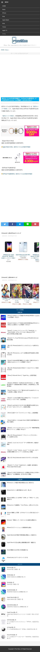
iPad (3, 16)
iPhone (4, 13)
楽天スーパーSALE (8, 116)
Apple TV (4, 30)
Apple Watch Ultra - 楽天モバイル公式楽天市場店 (16, 147)
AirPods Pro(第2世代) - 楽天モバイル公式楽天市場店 (17, 174)
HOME (4, 6)
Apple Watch (5, 20)
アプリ (4, 34)
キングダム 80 (6, 299)
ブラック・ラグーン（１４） (27, 299)
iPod (3, 23)
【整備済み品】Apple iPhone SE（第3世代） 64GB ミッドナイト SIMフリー (8, 257)
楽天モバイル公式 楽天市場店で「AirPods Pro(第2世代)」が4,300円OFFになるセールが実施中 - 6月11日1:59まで (20, 40)
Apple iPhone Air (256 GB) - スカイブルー (23, 255)
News (3, 9)
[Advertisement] (20, 75)
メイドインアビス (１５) (16, 299)
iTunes (4, 27)
